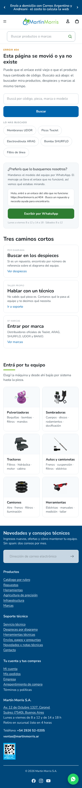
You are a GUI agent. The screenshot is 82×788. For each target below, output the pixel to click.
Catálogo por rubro (16, 580)
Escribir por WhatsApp (41, 214)
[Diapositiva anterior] (4, 7)
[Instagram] (41, 780)
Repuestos (10, 585)
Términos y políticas (17, 690)
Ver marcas (15, 342)
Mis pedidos (12, 674)
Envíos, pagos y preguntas (22, 640)
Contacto (9, 650)
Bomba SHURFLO (56, 141)
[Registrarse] (72, 556)
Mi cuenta (10, 669)
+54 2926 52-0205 (31, 730)
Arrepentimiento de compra (22, 684)
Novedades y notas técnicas (23, 645)
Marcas (8, 605)
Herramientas (13, 590)
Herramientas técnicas (19, 634)
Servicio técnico (14, 624)
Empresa (9, 679)
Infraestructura (13, 600)
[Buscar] (70, 36)
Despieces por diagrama (20, 629)
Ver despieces (17, 271)
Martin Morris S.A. (46, 771)
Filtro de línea (16, 152)
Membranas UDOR (20, 130)
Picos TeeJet (49, 130)
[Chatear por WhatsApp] (73, 779)
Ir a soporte (15, 306)
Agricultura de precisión (20, 595)
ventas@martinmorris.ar (21, 736)
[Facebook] (33, 780)
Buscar (41, 111)
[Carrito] (77, 21)
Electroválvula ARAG (21, 141)
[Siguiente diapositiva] (77, 7)
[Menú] (5, 21)
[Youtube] (48, 780)
